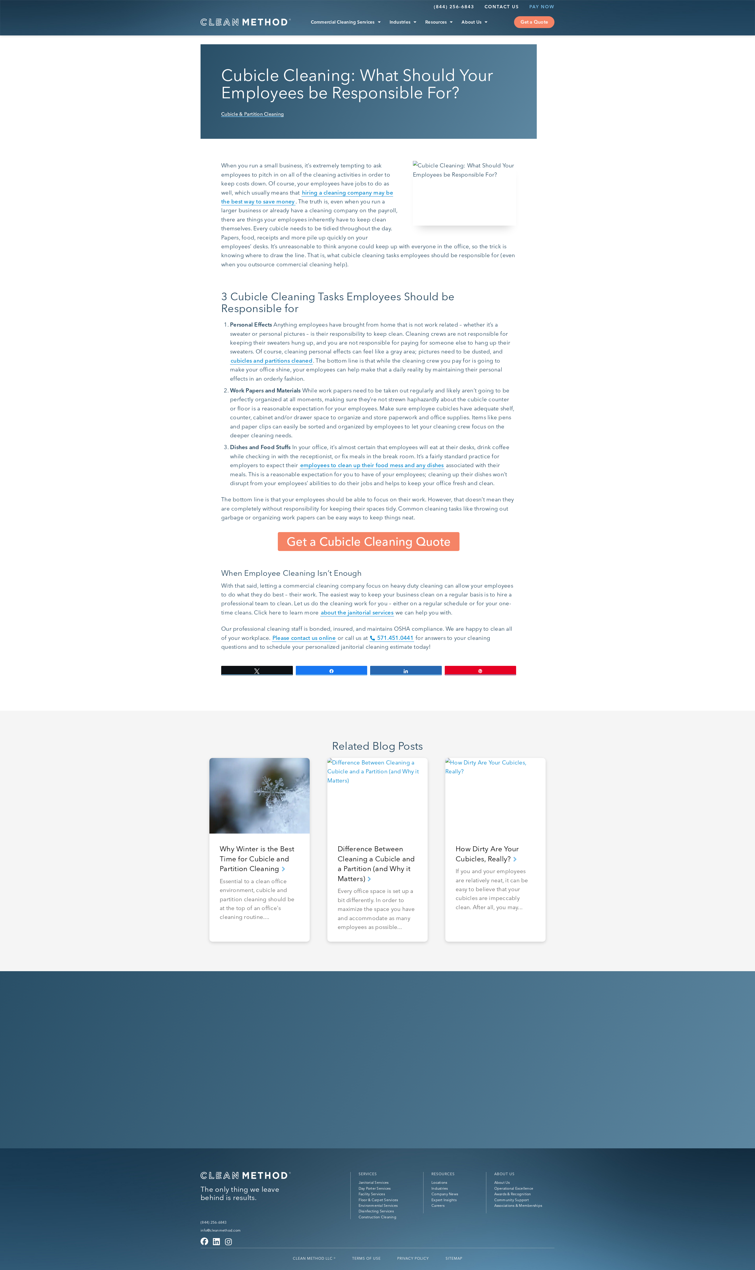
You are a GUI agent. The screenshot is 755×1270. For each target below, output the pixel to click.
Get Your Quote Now (245, 1069)
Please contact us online (304, 637)
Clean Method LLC (314, 1258)
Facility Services (372, 1194)
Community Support (511, 1200)
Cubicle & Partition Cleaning (252, 114)
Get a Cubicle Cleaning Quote (369, 541)
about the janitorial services (357, 612)
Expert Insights (444, 1200)
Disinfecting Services (376, 1211)
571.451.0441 (395, 637)
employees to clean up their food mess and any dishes (372, 465)
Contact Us (502, 6)
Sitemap (454, 1258)
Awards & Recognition (512, 1194)
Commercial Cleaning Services (343, 22)
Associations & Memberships (518, 1205)
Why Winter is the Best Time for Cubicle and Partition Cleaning (257, 859)
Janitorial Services (374, 1183)
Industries (400, 22)
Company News (444, 1194)
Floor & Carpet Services (378, 1200)
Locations (439, 1183)
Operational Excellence (514, 1188)
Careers (437, 1205)
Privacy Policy (413, 1258)
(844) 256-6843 (454, 6)
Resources (436, 22)
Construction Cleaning (377, 1217)
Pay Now (541, 6)
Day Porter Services (375, 1188)
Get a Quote (534, 22)
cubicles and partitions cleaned (271, 360)
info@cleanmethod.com (221, 1230)
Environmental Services (378, 1205)
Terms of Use (366, 1258)
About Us (472, 22)
